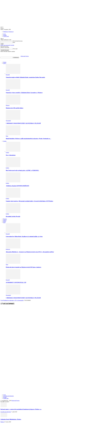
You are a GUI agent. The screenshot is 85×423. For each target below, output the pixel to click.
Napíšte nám (5, 398)
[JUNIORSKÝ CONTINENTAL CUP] (13, 278)
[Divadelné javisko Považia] (13, 212)
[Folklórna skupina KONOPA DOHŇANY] (13, 182)
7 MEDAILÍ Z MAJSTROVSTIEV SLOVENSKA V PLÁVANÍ (23, 123)
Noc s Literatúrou (10, 155)
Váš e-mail (15, 48)
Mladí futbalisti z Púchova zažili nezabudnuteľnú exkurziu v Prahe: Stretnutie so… (28, 138)
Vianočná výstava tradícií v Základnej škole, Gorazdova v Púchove (24, 92)
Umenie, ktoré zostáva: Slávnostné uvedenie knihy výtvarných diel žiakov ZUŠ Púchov (29, 201)
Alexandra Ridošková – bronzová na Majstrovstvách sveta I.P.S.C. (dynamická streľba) (30, 252)
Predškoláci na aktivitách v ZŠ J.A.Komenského (13, 300)
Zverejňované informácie (8, 396)
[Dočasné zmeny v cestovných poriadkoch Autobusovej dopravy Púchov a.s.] (4, 406)
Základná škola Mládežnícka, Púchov (11, 419)
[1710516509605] (25, 372)
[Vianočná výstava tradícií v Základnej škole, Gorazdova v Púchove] (13, 88)
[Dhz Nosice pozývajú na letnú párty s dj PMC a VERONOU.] (13, 166)
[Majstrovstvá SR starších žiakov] (13, 104)
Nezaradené (8, 120)
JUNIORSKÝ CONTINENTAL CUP (16, 282)
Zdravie (4, 220)
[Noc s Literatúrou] (13, 151)
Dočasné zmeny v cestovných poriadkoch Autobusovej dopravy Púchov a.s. (21, 409)
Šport (7, 136)
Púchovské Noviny (15, 400)
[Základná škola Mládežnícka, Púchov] (4, 416)
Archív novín (6, 36)
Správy (4, 63)
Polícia (4, 221)
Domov (4, 62)
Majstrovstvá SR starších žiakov (14, 108)
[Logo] (5, 59)
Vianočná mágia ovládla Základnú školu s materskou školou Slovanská (25, 77)
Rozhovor (8, 249)
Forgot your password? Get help (7, 45)
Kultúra (4, 141)
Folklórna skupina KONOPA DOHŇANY (17, 185)
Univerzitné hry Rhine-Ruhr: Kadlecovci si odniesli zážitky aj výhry (24, 236)
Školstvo (7, 105)
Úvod (2, 300)
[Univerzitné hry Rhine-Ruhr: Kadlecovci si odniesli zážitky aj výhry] (13, 232)
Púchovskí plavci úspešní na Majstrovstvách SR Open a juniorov (23, 267)
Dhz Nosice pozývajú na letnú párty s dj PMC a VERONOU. (22, 170)
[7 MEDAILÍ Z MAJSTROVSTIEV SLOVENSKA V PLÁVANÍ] (13, 119)
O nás (4, 33)
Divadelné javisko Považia (13, 216)
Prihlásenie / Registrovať (8, 31)
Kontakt (5, 35)
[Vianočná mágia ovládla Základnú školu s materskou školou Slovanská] (13, 73)
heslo (14, 42)
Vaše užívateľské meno (18, 41)
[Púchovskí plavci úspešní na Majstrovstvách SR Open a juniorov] (13, 263)
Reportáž (8, 74)
